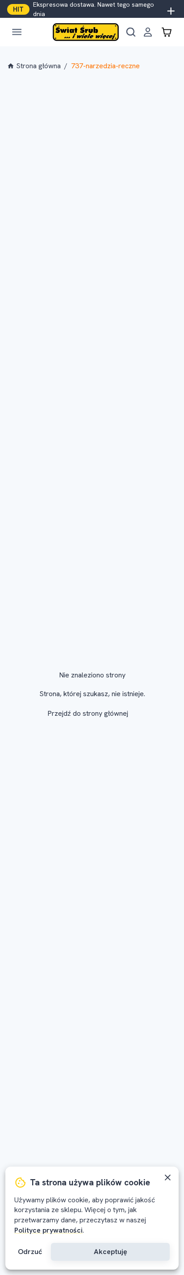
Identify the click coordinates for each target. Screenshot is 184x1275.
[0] (166, 32)
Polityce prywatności (48, 1230)
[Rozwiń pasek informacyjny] (171, 9)
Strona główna (38, 65)
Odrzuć (30, 1251)
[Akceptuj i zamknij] (167, 1177)
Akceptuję (110, 1251)
